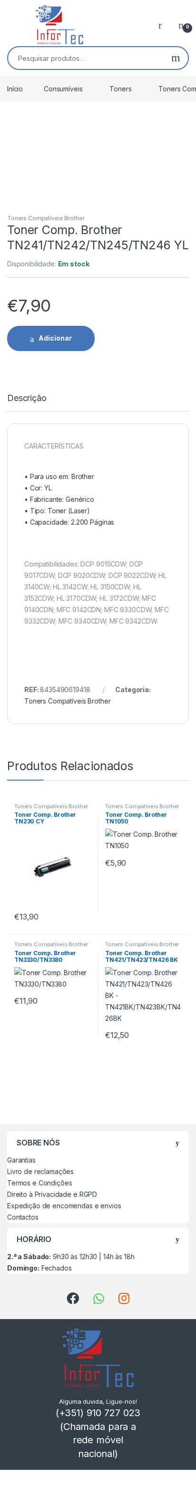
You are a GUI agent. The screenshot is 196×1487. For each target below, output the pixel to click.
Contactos (23, 1217)
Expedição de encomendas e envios (64, 1206)
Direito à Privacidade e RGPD (52, 1194)
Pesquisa (176, 58)
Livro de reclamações (40, 1171)
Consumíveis (63, 89)
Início (15, 89)
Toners (120, 89)
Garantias (21, 1160)
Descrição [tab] (27, 398)
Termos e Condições (39, 1183)
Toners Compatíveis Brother (45, 218)
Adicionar (55, 338)
